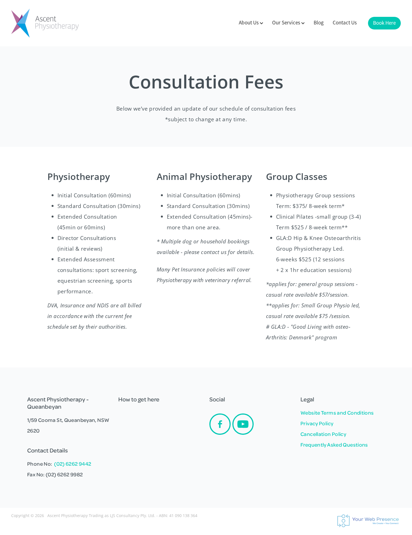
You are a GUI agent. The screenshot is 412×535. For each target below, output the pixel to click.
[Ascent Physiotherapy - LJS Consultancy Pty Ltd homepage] (50, 23)
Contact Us (345, 22)
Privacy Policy (316, 423)
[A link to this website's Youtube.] (243, 424)
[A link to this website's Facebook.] (220, 424)
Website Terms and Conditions (337, 412)
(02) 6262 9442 (72, 463)
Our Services (286, 22)
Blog (319, 22)
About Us (249, 22)
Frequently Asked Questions (334, 444)
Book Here (384, 23)
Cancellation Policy (323, 434)
